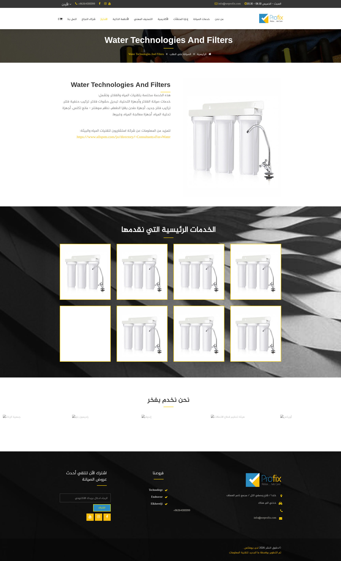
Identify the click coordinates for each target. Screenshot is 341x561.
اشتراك (101, 508)
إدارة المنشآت (180, 19)
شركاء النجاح (88, 19)
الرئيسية (202, 54)
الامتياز (104, 19)
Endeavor (157, 497)
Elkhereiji (157, 504)
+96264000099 (86, 4)
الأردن (65, 4)
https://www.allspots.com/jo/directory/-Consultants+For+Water (123, 137)
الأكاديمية (163, 19)
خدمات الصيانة (201, 19)
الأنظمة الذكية (121, 19)
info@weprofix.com (229, 4)
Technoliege (156, 490)
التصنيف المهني (143, 19)
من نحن (219, 19)
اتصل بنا (72, 19)
